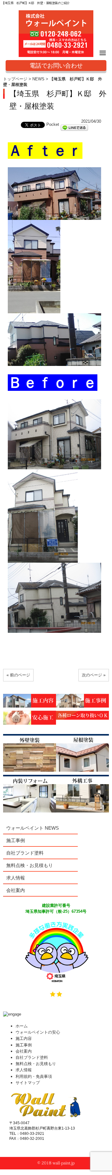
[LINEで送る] (74, 127)
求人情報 (15, 877)
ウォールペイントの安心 (38, 1032)
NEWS (38, 79)
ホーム (22, 1026)
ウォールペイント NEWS (32, 828)
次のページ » (93, 675)
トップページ (15, 79)
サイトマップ (28, 1082)
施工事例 (15, 840)
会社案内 (15, 890)
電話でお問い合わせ (56, 65)
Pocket (52, 124)
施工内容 (24, 1038)
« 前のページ (18, 675)
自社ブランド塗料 (25, 852)
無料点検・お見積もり (29, 865)
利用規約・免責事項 (34, 1076)
